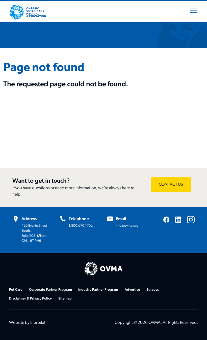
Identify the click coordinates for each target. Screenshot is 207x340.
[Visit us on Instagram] (191, 219)
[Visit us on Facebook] (166, 219)
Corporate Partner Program (50, 290)
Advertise (132, 290)
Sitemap (65, 299)
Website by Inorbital (27, 323)
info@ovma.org (127, 226)
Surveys (152, 290)
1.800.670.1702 (81, 226)
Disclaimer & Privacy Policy (30, 299)
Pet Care (15, 290)
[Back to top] (197, 330)
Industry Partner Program (98, 290)
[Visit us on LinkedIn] (178, 219)
